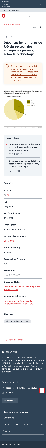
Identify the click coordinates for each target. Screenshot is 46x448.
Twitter (22, 388)
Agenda (6, 431)
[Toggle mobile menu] (42, 16)
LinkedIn (9, 392)
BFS (8, 16)
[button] (42, 390)
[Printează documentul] (34, 27)
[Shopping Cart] (35, 16)
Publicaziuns (8, 417)
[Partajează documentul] (39, 27)
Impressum (16, 445)
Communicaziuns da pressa (15, 424)
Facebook (9, 388)
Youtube (34, 388)
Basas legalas (6, 445)
